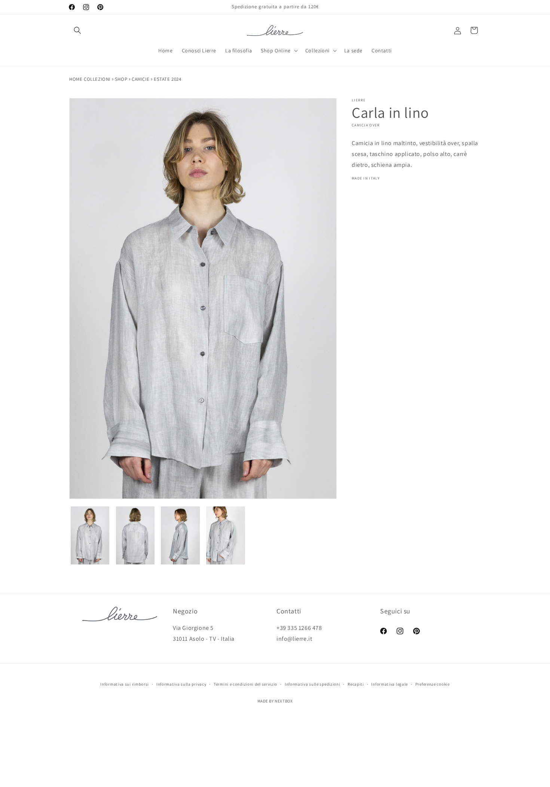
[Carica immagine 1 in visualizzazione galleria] (90, 535)
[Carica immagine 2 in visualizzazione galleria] (135, 535)
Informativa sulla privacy (181, 684)
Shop (122, 79)
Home (76, 79)
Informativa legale (389, 684)
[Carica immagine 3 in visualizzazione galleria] (180, 535)
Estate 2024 (167, 79)
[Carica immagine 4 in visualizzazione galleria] (226, 535)
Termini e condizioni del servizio (245, 684)
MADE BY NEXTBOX (275, 701)
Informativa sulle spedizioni (312, 684)
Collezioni (98, 79)
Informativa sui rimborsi (124, 684)
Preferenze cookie (432, 684)
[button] (77, 30)
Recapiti (356, 684)
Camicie (141, 79)
